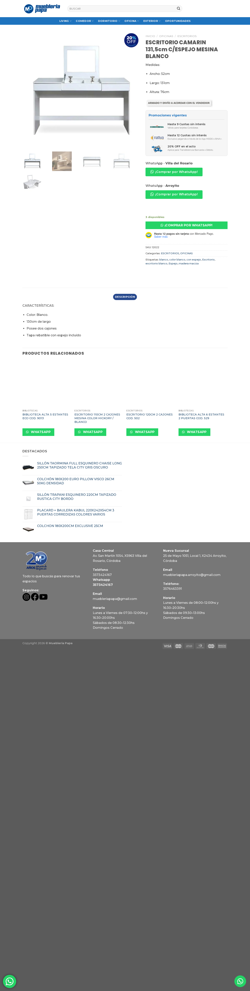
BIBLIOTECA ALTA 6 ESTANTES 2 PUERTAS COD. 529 (201, 416)
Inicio (150, 36)
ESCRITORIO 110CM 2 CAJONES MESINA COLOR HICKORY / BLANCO (97, 418)
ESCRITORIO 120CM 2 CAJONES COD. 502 (149, 416)
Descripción (125, 296)
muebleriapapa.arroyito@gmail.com (192, 575)
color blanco (177, 259)
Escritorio (208, 259)
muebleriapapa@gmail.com (115, 599)
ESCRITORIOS (187, 36)
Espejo (173, 263)
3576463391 (172, 589)
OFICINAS (166, 36)
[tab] (125, 297)
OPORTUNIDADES (178, 20)
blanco (163, 259)
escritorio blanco (156, 263)
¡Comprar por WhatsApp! (188, 225)
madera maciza (189, 263)
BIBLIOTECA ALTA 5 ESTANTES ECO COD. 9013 (45, 416)
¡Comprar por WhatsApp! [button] (176, 172)
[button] (187, 225)
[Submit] (178, 8)
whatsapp (40, 432)
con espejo (194, 259)
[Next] (226, 401)
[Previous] (23, 401)
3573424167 (102, 575)
